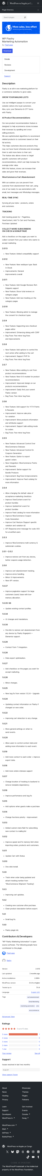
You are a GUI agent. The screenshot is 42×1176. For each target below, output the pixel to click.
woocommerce (34, 1010)
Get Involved (27, 1107)
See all (37, 1053)
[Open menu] (38, 3)
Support (7, 76)
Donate (26, 1114)
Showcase (26, 1088)
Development (9, 70)
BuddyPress (8, 1137)
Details (7, 59)
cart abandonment (33, 997)
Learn (4, 1107)
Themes (25, 1092)
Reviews (7, 65)
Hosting (5, 1096)
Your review (6, 1053)
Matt (5, 1129)
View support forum (10, 1075)
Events (25, 1110)
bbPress (6, 1133)
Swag (25, 1118)
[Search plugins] (25, 17)
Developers (6, 1114)
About (4, 1088)
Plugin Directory (8, 10)
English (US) (35, 992)
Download (7, 51)
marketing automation (28, 1006)
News (4, 1092)
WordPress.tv (8, 1118)
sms (37, 1006)
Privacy (5, 1100)
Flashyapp (9, 45)
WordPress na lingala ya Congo (19, 1146)
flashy (9, 960)
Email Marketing (34, 1001)
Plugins (25, 1096)
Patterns (25, 1100)
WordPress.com (9, 1125)
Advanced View (8, 1017)
